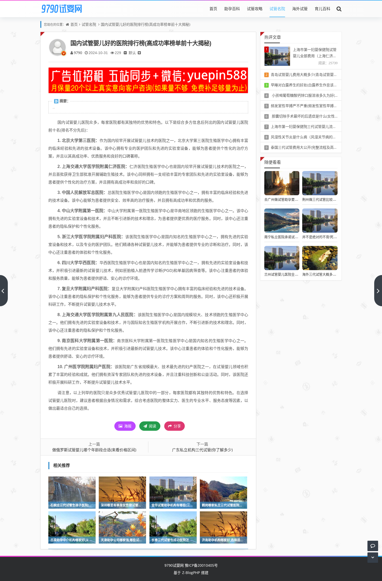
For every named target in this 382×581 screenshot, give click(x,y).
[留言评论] (373, 545)
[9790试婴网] (65, 8)
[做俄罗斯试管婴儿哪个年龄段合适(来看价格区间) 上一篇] (4, 290)
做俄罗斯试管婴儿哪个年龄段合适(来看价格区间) (94, 449)
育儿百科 (322, 8)
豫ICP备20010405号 (201, 565)
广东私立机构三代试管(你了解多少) (202, 449)
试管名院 (277, 8)
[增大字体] (139, 52)
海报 (127, 425)
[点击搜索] (339, 8)
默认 (132, 52)
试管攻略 (254, 8)
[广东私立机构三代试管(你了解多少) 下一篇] (378, 290)
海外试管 (300, 8)
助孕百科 (232, 8)
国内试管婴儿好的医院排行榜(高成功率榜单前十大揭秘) (145, 24)
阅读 (152, 425)
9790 (78, 52)
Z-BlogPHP (191, 572)
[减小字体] (125, 52)
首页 (213, 8)
